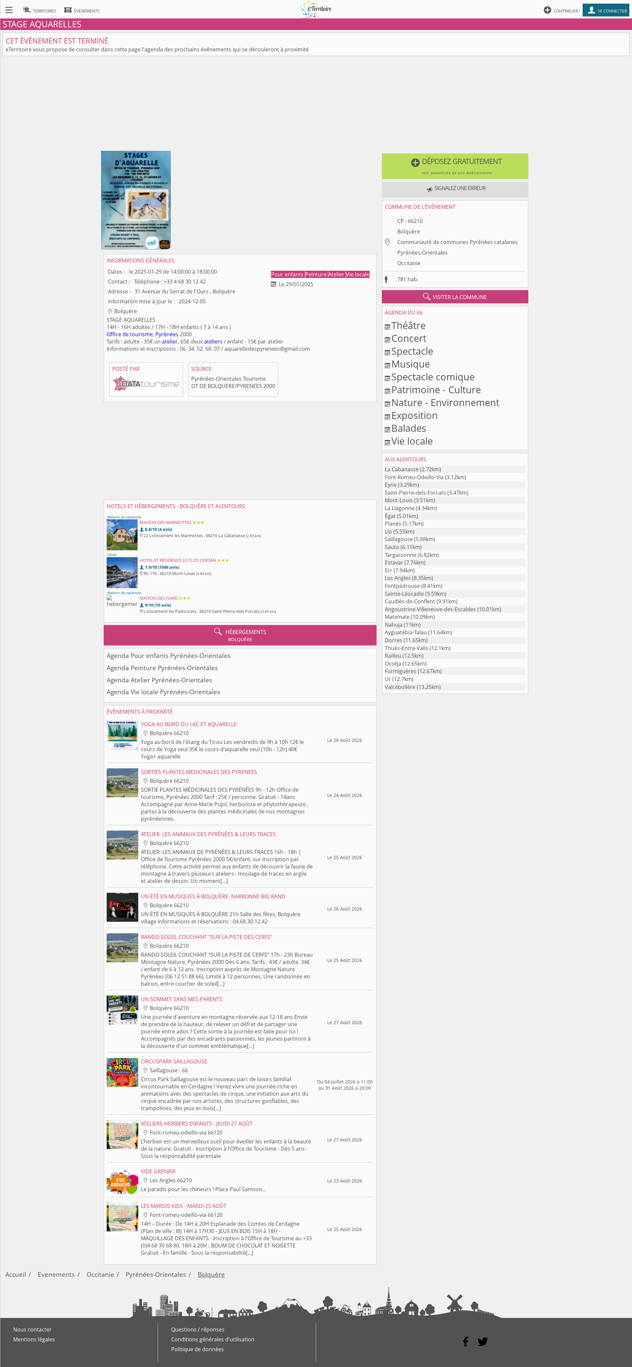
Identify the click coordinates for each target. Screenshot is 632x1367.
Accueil (15, 1274)
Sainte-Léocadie (404, 593)
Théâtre (408, 325)
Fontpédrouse (402, 585)
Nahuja (394, 624)
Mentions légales (34, 1339)
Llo (388, 531)
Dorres (393, 640)
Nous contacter (32, 1329)
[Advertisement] (316, 105)
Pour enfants (288, 274)
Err (388, 570)
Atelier (337, 274)
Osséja (393, 663)
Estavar (394, 562)
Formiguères (400, 671)
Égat (390, 516)
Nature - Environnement (445, 402)
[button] (455, 166)
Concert (408, 338)
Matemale (397, 616)
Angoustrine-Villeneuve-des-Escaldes (430, 609)
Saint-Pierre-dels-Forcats (415, 492)
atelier (170, 341)
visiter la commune (455, 297)
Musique (410, 363)
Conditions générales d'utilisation (212, 1339)
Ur (388, 679)
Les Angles (398, 578)
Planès (393, 523)
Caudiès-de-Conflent (410, 601)
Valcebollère (400, 687)
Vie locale (357, 274)
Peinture (316, 274)
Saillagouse (399, 539)
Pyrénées (166, 334)
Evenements (56, 1274)
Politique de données (197, 1349)
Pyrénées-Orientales (422, 252)
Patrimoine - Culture (436, 389)
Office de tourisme (130, 334)
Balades (408, 428)
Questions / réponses (197, 1329)
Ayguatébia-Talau (406, 632)
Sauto (392, 547)
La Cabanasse (402, 469)
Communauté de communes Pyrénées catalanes (457, 242)
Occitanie (408, 263)
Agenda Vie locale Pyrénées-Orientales (163, 691)
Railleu (393, 655)
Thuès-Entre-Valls (406, 648)
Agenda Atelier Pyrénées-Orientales (159, 679)
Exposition (414, 415)
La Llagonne (399, 508)
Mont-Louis (399, 500)
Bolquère (408, 231)
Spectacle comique (433, 376)
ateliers (213, 341)
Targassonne (400, 555)
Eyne (391, 484)
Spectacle (412, 350)
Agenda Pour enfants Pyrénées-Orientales (168, 655)
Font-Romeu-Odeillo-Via (414, 477)
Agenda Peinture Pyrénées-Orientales (162, 667)
